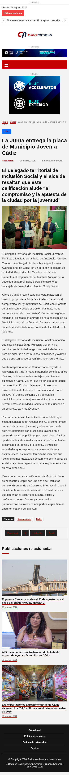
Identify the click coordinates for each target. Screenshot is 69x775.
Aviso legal (34, 730)
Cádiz (13, 122)
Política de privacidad (34, 742)
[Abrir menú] (34, 64)
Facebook (12, 533)
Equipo (34, 748)
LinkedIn (37, 533)
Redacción (8, 160)
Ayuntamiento (24, 519)
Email (52, 533)
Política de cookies (34, 736)
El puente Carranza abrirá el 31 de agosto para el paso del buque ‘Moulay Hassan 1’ (34, 20)
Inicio (5, 122)
